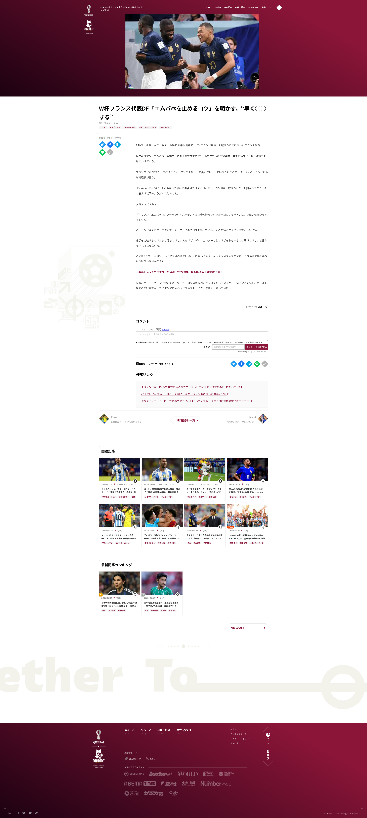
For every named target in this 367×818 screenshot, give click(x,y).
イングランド (115, 127)
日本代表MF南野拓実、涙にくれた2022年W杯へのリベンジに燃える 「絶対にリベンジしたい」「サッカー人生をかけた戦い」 (119, 604)
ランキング (253, 8)
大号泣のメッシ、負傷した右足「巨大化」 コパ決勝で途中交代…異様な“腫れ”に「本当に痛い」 (118, 491)
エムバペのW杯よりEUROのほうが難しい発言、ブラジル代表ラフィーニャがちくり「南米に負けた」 (247, 491)
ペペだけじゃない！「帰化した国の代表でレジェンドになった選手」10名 (184, 394)
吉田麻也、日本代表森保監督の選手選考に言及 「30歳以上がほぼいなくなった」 (205, 537)
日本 (133, 497)
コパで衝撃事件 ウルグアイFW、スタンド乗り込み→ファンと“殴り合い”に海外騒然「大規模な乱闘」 (205, 491)
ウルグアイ (191, 497)
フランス (103, 127)
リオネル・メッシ (129, 127)
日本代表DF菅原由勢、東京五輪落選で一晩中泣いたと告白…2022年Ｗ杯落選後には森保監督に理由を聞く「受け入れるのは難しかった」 (162, 604)
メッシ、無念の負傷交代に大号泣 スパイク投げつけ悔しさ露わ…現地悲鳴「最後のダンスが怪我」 (162, 491)
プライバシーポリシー (241, 739)
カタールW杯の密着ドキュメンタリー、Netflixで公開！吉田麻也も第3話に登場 (247, 537)
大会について (267, 8)
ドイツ (163, 611)
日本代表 (228, 8)
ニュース (208, 8)
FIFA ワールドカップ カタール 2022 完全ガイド (121, 8)
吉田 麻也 (207, 543)
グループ (146, 732)
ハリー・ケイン (165, 127)
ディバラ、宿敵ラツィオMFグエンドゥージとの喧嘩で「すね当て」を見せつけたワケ (162, 537)
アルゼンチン (124, 497)
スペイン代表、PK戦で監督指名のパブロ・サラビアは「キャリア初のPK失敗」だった (191, 387)
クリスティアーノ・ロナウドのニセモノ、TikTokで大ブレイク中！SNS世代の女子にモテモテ (195, 401)
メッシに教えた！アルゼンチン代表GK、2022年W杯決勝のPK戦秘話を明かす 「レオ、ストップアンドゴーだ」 (119, 537)
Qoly (116, 123)
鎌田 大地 (171, 543)
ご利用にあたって (238, 734)
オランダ (172, 611)
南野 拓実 (121, 611)
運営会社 (235, 730)
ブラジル (233, 497)
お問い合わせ (237, 743)
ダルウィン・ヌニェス (207, 497)
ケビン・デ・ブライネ (148, 127)
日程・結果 (240, 8)
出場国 (218, 8)
